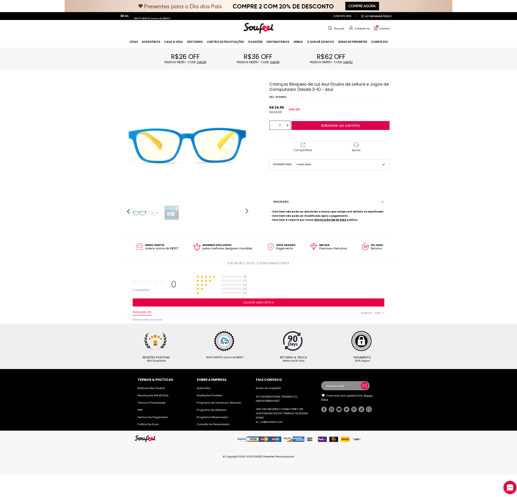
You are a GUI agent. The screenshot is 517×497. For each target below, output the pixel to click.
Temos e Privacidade (152, 403)
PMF (140, 410)
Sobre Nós (203, 388)
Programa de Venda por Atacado (219, 403)
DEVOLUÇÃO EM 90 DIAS (330, 220)
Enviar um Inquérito (268, 388)
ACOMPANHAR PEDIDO (378, 16)
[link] (133, 41)
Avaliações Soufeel (209, 395)
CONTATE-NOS (342, 16)
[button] (335, 28)
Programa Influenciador (212, 417)
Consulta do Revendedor (213, 424)
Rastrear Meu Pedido (151, 388)
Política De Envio (148, 424)
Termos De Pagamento (153, 417)
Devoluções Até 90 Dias (153, 395)
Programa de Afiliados (211, 410)
